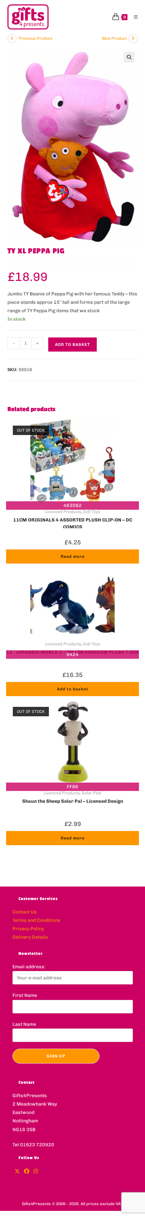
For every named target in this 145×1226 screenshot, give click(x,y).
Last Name (24, 1024)
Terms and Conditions (36, 920)
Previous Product (35, 38)
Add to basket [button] (72, 689)
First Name (24, 995)
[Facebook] (26, 1172)
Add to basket (72, 344)
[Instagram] (35, 1172)
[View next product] (133, 38)
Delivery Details (30, 937)
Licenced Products (63, 511)
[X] (17, 1172)
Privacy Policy (28, 929)
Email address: (29, 967)
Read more (73, 556)
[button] (129, 57)
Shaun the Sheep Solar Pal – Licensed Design (72, 801)
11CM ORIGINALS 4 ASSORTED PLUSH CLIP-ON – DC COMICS (72, 523)
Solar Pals (91, 793)
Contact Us (24, 912)
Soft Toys (91, 511)
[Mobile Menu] (133, 17)
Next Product (114, 38)
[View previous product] (12, 38)
